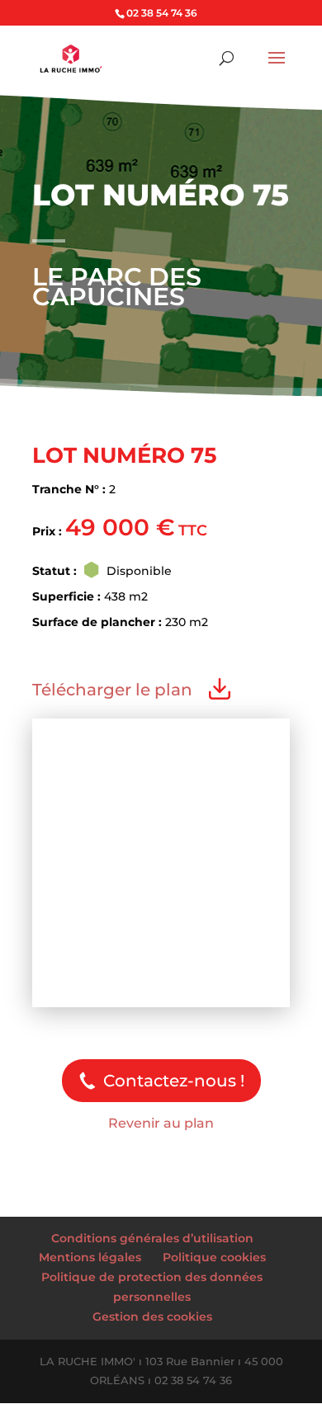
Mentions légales (90, 1257)
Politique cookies (214, 1257)
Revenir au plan (161, 1123)
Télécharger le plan (112, 690)
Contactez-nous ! (173, 1081)
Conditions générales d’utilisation (152, 1238)
